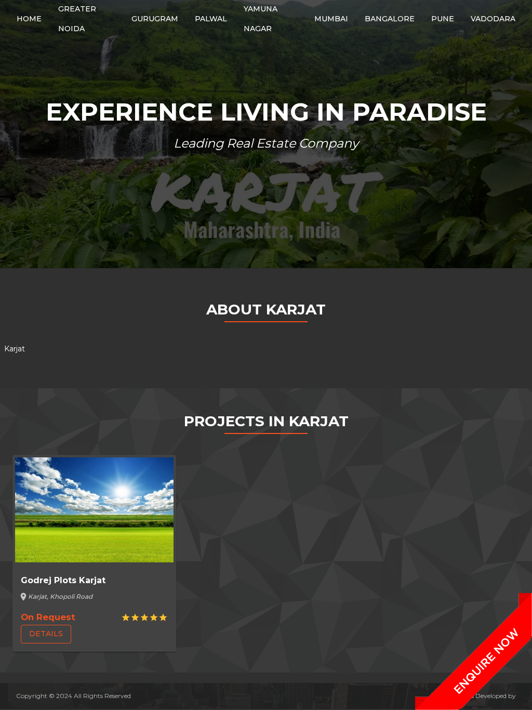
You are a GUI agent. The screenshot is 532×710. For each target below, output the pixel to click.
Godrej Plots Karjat (63, 580)
